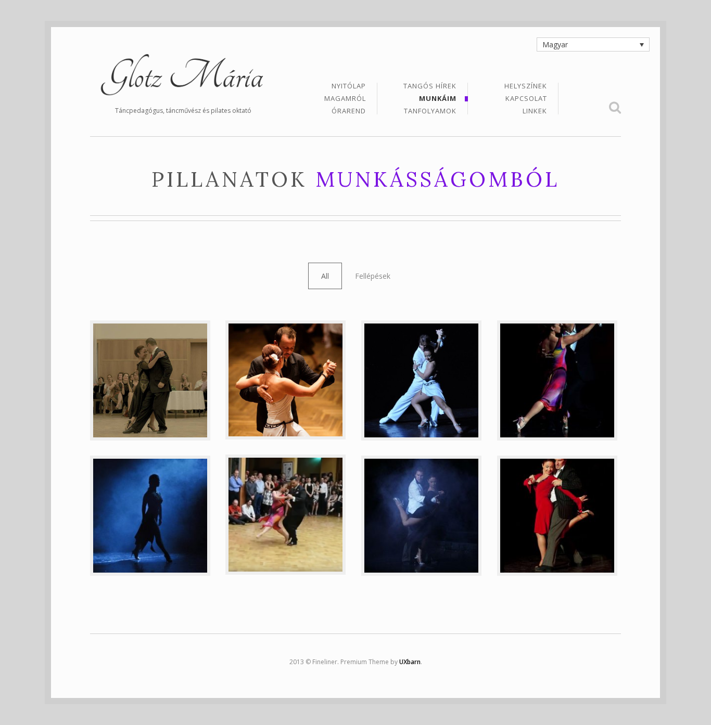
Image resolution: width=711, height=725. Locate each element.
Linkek (535, 111)
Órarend (349, 111)
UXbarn (410, 661)
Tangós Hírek (429, 86)
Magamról (345, 99)
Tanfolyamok (430, 111)
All (325, 276)
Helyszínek (525, 86)
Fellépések (372, 276)
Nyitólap (349, 86)
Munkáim (437, 99)
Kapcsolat (526, 99)
